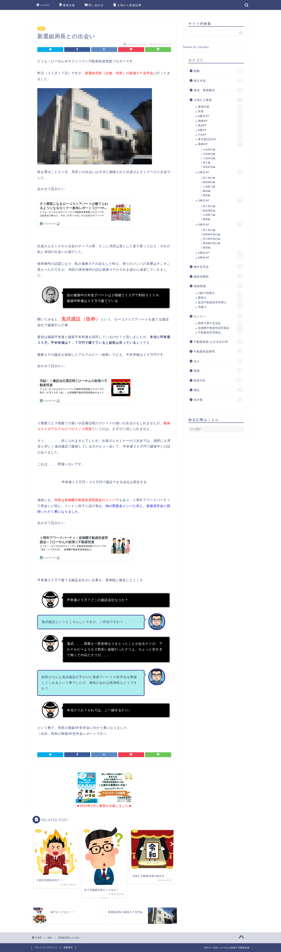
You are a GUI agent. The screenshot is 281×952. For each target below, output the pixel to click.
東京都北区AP (219, 139)
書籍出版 (69, 5)
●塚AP (219, 130)
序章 (219, 111)
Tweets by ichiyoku (196, 47)
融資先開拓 (217, 276)
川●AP (219, 134)
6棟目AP (219, 257)
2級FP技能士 (219, 293)
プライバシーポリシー (46, 947)
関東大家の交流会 (219, 323)
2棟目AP (219, 172)
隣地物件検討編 (211, 243)
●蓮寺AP (219, 116)
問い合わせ (96, 5)
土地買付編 (209, 149)
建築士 (219, 297)
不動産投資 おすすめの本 (217, 341)
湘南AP (219, 120)
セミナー (217, 316)
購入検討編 (209, 177)
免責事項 (68, 947)
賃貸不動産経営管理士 (219, 302)
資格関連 (217, 286)
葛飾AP (219, 144)
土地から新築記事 (129, 5)
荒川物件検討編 (211, 238)
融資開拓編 (209, 182)
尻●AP (219, 125)
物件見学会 (217, 266)
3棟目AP (219, 200)
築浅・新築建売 (217, 90)
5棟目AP (219, 252)
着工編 (206, 162)
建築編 (206, 191)
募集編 (206, 195)
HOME (45, 5)
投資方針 (217, 380)
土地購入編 (209, 186)
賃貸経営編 (209, 167)
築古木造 (217, 80)
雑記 (41, 28)
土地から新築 (217, 99)
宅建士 (219, 307)
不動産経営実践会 (219, 332)
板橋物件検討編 (211, 234)
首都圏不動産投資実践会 (219, 328)
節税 (217, 370)
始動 (217, 70)
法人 (217, 361)
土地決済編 (209, 158)
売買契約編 (209, 154)
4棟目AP (219, 224)
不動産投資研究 (217, 351)
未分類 (217, 399)
